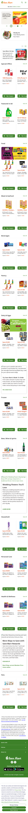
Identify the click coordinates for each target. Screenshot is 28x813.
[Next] (25, 46)
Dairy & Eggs (6, 315)
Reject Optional (14, 810)
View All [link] (25, 63)
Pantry (3, 276)
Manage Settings (14, 805)
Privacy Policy (18, 790)
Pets (3, 675)
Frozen (4, 397)
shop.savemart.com (5, 729)
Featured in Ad (7, 104)
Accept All (14, 807)
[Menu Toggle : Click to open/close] (25, 2)
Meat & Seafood (7, 196)
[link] (7, 2)
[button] (8, 77)
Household (5, 517)
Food (3, 143)
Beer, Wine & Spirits (8, 438)
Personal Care (6, 557)
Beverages (5, 236)
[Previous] (22, 46)
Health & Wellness (8, 596)
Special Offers (6, 64)
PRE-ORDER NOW (7, 389)
